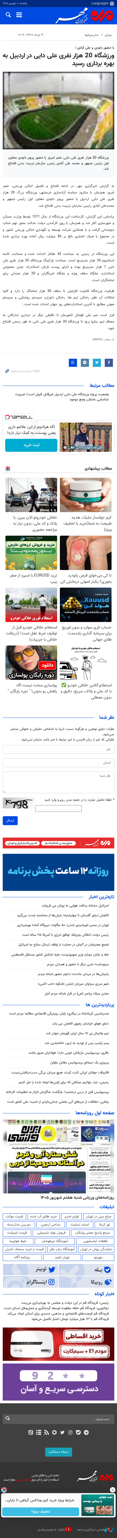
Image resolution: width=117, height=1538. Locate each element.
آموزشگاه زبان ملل (62, 1249)
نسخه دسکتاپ (59, 1452)
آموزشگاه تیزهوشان (55, 1241)
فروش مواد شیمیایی (51, 1233)
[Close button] (113, 1490)
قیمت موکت (14, 1216)
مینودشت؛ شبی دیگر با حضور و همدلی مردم (78, 964)
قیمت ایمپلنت (17, 1233)
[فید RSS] (46, 1433)
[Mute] (72, 447)
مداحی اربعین (50, 1224)
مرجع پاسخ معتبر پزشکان (92, 1233)
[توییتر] (62, 1433)
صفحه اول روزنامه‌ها (95, 1113)
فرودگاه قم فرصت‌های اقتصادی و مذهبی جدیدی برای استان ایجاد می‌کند (58, 1313)
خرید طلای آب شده (43, 1216)
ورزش (108, 35)
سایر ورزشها (91, 35)
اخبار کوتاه (104, 1294)
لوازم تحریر (71, 1216)
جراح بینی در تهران (98, 1216)
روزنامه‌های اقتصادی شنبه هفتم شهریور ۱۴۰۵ (75, 1197)
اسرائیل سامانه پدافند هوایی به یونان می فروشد (75, 905)
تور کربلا (104, 1224)
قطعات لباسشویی (95, 1241)
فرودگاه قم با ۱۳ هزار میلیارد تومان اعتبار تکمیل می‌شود (70, 1319)
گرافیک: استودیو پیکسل (52, 1529)
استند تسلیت (79, 1224)
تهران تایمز (62, 1257)
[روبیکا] (54, 1433)
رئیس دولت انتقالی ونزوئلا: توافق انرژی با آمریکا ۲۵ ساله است (65, 935)
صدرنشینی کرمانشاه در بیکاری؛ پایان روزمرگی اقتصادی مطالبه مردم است (59, 1013)
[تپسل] (7, 417)
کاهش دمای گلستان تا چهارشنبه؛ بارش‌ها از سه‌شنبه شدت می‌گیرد (63, 915)
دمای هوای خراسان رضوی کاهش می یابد (80, 1023)
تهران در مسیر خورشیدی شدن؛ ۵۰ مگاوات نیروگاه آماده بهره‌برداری (63, 925)
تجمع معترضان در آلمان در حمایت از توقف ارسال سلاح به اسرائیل (63, 944)
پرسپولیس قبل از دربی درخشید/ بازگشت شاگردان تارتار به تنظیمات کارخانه (57, 1092)
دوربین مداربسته (19, 1224)
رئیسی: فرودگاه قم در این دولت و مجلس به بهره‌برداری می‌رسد (65, 1303)
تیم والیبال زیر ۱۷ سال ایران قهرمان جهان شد (77, 1033)
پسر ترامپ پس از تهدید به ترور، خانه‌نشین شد (77, 1043)
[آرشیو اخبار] (38, 1433)
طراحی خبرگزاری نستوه (90, 1529)
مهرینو (98, 1257)
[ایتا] (30, 1433)
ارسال (10, 820)
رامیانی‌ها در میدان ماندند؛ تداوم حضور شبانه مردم (73, 974)
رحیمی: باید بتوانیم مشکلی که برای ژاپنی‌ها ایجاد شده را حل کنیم (64, 1082)
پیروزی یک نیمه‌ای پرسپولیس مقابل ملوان (79, 1062)
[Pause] (65, 447)
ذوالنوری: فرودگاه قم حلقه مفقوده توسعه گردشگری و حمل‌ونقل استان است (56, 1308)
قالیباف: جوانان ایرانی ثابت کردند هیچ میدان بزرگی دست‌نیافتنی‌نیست (60, 1072)
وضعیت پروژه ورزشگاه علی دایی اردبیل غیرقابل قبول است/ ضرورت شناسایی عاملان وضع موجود (62, 397)
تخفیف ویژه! (41, 1512)
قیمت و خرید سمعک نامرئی (24, 1249)
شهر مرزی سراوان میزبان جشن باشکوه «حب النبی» (73, 984)
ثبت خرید (31, 445)
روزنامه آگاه (22, 1257)
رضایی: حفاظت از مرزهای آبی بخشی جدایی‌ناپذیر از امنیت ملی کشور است (58, 1102)
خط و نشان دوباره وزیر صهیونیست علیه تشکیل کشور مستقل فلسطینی (60, 954)
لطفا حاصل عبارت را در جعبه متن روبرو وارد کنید (79, 800)
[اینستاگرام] (70, 1433)
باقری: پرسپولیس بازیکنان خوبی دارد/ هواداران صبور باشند (68, 1053)
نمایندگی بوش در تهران (96, 1249)
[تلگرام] (86, 1433)
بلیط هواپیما (18, 1241)
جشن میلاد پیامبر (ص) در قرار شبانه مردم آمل (77, 993)
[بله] (78, 1433)
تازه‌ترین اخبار (101, 897)
